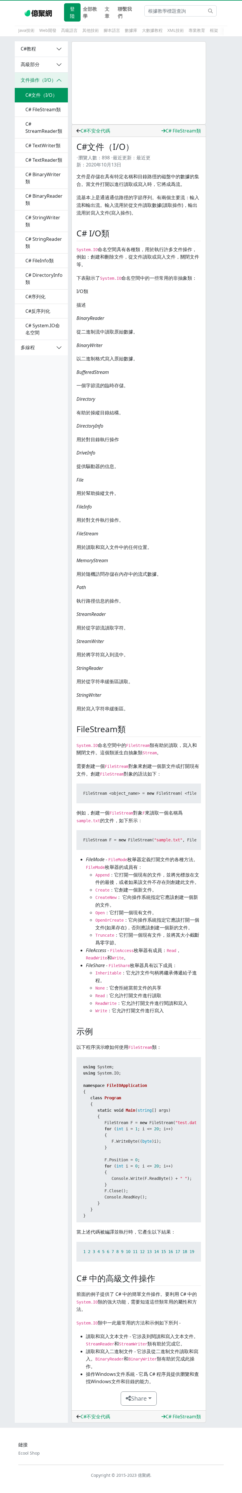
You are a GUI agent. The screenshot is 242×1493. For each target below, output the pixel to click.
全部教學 (90, 12)
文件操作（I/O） (38, 80)
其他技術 (90, 30)
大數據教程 (152, 30)
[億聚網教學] (38, 12)
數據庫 (131, 30)
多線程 (28, 347)
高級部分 (30, 64)
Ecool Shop (29, 1453)
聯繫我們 (125, 12)
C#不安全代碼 (95, 130)
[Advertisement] (139, 83)
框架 (214, 30)
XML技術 (175, 30)
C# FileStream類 (183, 130)
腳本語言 (112, 30)
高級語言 (69, 30)
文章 (107, 12)
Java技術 (26, 30)
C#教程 (28, 48)
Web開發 (47, 30)
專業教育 (197, 30)
